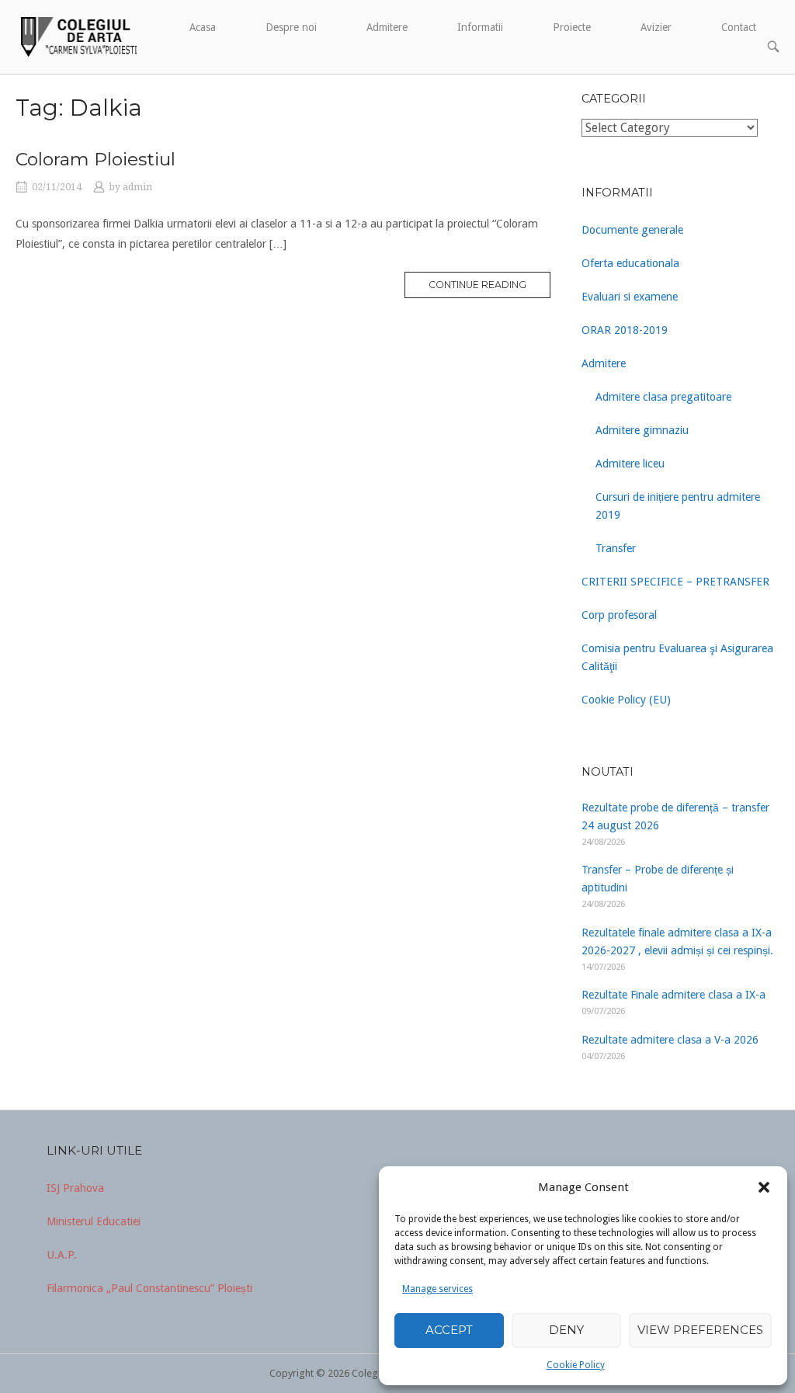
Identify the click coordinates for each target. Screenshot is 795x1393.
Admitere (387, 27)
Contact (738, 27)
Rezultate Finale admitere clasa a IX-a (673, 994)
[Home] (77, 36)
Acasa (202, 27)
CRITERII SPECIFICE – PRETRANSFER (675, 581)
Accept (449, 1329)
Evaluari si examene (629, 296)
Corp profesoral (619, 615)
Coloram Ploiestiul (95, 159)
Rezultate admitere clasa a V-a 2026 (670, 1039)
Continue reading (477, 284)
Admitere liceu (630, 463)
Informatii (480, 27)
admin (137, 187)
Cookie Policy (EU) (626, 699)
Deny (566, 1329)
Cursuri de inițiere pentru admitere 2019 (677, 506)
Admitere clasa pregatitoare (663, 397)
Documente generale (632, 230)
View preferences (700, 1329)
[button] (764, 1187)
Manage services (437, 1289)
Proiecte (572, 27)
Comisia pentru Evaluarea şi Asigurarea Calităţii (677, 657)
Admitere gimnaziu (642, 430)
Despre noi (291, 27)
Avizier (656, 27)
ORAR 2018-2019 (624, 330)
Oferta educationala (630, 263)
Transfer (615, 548)
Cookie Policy (576, 1365)
